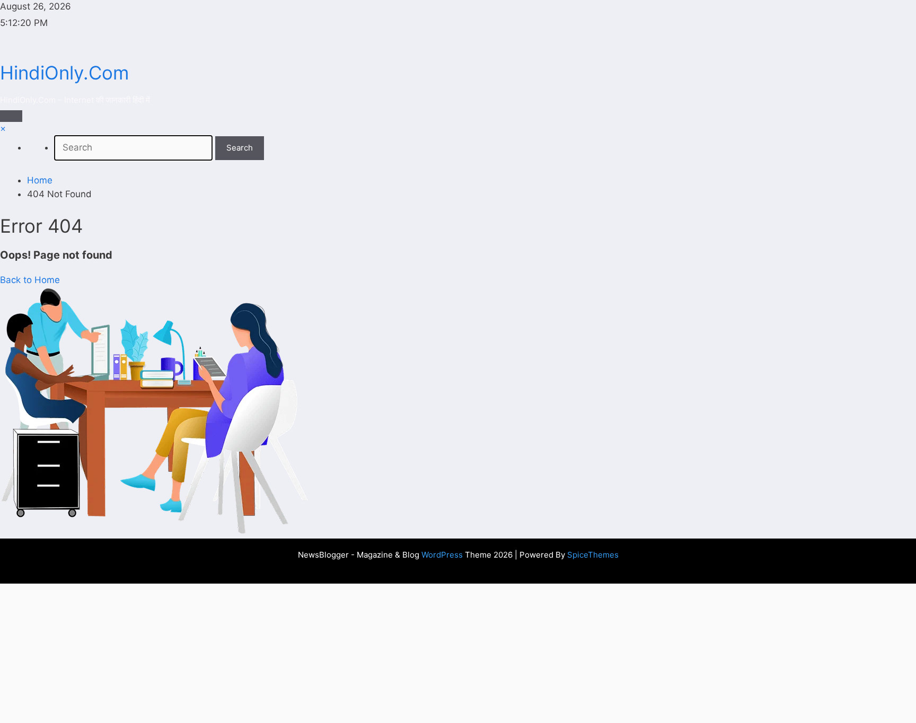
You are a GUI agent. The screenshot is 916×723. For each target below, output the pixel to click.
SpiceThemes (593, 555)
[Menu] (11, 116)
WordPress (442, 555)
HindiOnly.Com (64, 72)
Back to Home (30, 280)
